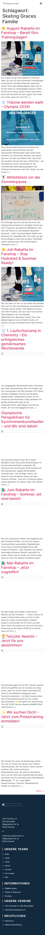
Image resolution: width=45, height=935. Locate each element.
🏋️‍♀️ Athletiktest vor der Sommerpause (20, 179)
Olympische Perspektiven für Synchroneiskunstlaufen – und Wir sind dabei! (22, 419)
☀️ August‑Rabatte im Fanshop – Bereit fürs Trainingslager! (20, 32)
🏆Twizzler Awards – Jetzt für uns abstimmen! (19, 640)
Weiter (40, 791)
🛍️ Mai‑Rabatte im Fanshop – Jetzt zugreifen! (17, 567)
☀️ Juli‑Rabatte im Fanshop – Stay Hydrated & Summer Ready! (18, 256)
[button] (41, 3)
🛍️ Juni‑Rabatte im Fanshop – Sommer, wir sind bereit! (21, 494)
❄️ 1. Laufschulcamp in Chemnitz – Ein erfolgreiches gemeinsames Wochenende (21, 339)
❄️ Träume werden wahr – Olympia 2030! (22, 104)
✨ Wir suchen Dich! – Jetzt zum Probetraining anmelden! (22, 716)
